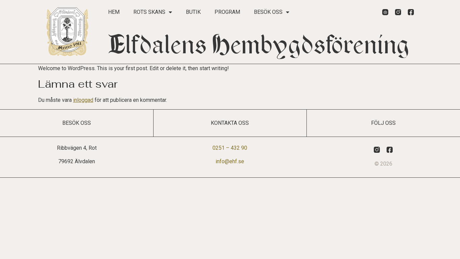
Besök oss (268, 12)
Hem (114, 12)
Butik (193, 12)
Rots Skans (149, 12)
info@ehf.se (230, 161)
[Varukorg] (385, 12)
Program (227, 12)
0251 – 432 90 (229, 148)
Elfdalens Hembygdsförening (258, 45)
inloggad (83, 100)
